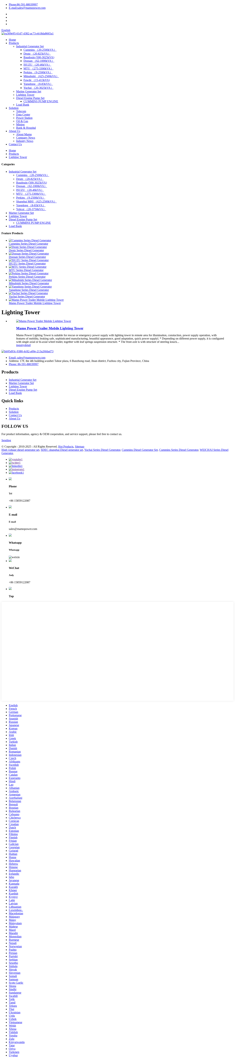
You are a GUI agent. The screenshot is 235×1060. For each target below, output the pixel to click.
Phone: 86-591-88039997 (24, 364)
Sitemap (79, 446)
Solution (14, 108)
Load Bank (22, 104)
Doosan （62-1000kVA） (39, 60)
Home (12, 39)
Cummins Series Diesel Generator (28, 243)
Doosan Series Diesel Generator (27, 256)
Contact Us (15, 144)
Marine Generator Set (28, 91)
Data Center (23, 114)
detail (27, 345)
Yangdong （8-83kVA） (38, 83)
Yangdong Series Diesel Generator (29, 289)
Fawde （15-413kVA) (37, 80)
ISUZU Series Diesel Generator (27, 263)
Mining (20, 124)
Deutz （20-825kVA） (37, 53)
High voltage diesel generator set (20, 449)
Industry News (24, 141)
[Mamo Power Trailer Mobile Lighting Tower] (43, 321)
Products (14, 43)
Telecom (21, 111)
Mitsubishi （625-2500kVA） (41, 76)
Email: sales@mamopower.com (27, 357)
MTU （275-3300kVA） (38, 68)
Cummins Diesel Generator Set (140, 449)
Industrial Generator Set (30, 46)
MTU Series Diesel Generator (26, 270)
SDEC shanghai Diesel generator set (62, 449)
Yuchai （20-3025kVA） (38, 87)
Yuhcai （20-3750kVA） (31, 209)
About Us (14, 131)
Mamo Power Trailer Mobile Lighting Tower (35, 303)
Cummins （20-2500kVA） (40, 49)
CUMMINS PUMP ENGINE (41, 101)
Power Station (24, 117)
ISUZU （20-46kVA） (37, 64)
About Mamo (24, 134)
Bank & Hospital (26, 127)
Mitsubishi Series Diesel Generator (29, 283)
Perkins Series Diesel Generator (27, 276)
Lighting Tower (25, 94)
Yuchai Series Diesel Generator (27, 296)
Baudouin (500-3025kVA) (39, 57)
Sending (6, 440)
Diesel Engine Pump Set (30, 98)
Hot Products (65, 446)
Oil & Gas (22, 121)
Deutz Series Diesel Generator (26, 250)
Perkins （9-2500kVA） (38, 72)
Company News (25, 137)
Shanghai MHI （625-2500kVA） (36, 201)
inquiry (20, 345)
